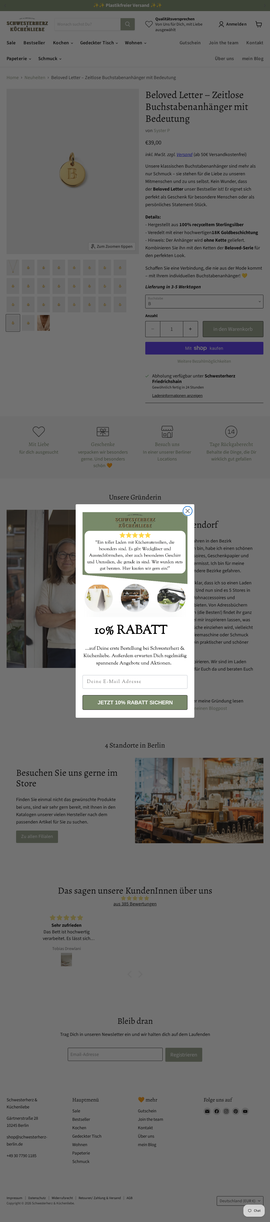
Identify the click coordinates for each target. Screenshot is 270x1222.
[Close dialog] (187, 511)
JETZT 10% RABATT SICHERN (135, 702)
